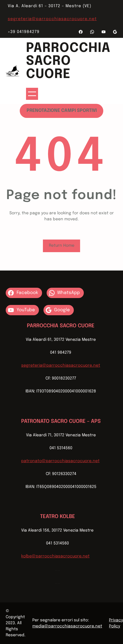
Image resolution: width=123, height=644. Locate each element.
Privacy (116, 620)
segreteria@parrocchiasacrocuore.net (52, 19)
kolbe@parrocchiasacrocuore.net (55, 556)
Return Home (61, 246)
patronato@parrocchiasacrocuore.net (60, 461)
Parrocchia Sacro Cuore (68, 61)
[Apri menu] (32, 94)
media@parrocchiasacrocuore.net (67, 626)
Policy (114, 626)
